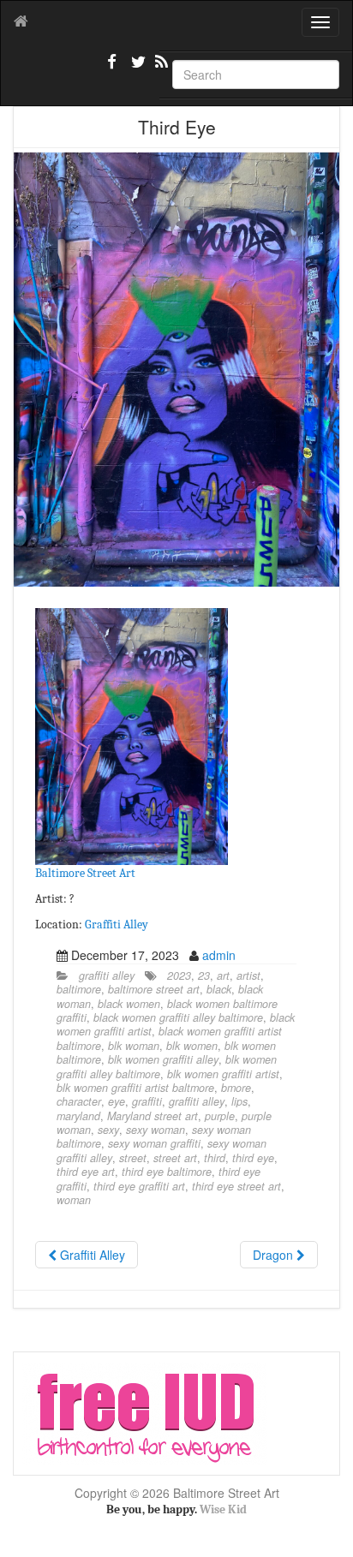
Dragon (274, 1254)
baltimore (79, 989)
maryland (78, 1116)
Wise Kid (223, 1509)
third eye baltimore (167, 1171)
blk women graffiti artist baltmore (135, 1087)
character (79, 1101)
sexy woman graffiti (154, 1143)
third (214, 1158)
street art (175, 1158)
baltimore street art (154, 989)
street (133, 1158)
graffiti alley (107, 975)
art (223, 975)
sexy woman (155, 1129)
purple (220, 1116)
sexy (108, 1129)
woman (74, 1200)
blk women (192, 1045)
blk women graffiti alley (163, 1059)
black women (129, 1003)
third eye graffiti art (139, 1186)
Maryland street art (152, 1116)
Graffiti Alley (116, 924)
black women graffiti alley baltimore (178, 1017)
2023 (179, 975)
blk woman (133, 1045)
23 (204, 975)
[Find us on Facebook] (112, 69)
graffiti (147, 1101)
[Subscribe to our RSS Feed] (160, 69)
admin (219, 954)
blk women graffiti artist (223, 1074)
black (218, 989)
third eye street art (236, 1186)
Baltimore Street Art (85, 873)
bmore (236, 1087)
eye (116, 1101)
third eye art (86, 1171)
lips (239, 1101)
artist (248, 975)
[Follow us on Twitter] (136, 69)
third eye (253, 1158)
